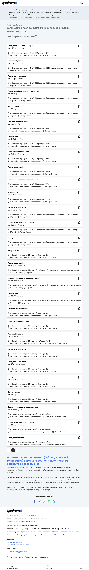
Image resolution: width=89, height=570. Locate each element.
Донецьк (25, 529)
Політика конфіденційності (18, 545)
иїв (69, 529)
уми (77, 532)
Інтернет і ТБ (13, 192)
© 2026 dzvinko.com (15, 515)
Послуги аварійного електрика (21, 46)
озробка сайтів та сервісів (36, 557)
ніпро (18, 529)
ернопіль (11, 535)
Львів (39, 532)
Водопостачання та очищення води (23, 180)
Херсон (36, 535)
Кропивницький (13, 532)
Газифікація (13, 136)
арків (29, 535)
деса (55, 532)
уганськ (25, 532)
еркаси (58, 535)
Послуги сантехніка (16, 167)
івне (71, 532)
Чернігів (66, 535)
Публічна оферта (15, 542)
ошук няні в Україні (15, 557)
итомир (35, 529)
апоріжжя (45, 529)
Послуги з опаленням (17, 76)
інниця (10, 529)
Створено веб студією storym (21, 521)
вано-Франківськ (58, 529)
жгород (21, 535)
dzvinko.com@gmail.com (17, 552)
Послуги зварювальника (18, 152)
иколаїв (46, 532)
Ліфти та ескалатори (17, 207)
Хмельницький (47, 535)
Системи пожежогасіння (18, 121)
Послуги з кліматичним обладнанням (23, 91)
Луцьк (32, 532)
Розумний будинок (15, 61)
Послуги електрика (16, 238)
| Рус (83, 3)
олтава (63, 532)
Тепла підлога (14, 106)
